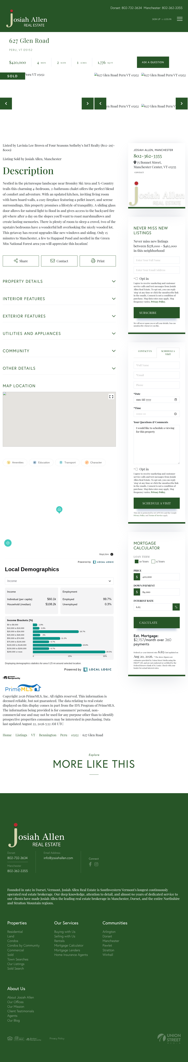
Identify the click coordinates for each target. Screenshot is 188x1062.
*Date (137, 393)
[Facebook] (90, 864)
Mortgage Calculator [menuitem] (68, 945)
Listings (21, 735)
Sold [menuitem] (10, 955)
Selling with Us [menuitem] (64, 936)
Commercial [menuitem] (15, 950)
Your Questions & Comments (151, 422)
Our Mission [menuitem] (15, 1006)
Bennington (47, 735)
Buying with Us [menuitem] (64, 932)
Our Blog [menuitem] (13, 1020)
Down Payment (144, 585)
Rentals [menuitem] (59, 941)
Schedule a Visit (168, 353)
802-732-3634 (132, 8)
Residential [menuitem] (15, 932)
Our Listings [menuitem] (15, 964)
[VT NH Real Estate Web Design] (169, 1039)
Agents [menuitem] (12, 1016)
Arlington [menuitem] (109, 932)
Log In (167, 19)
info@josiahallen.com (58, 858)
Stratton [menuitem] (108, 950)
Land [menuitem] (10, 936)
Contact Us (139, 172)
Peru (63, 735)
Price (138, 570)
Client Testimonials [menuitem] (20, 1011)
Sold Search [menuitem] (15, 968)
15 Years (160, 561)
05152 (75, 735)
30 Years (144, 561)
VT (33, 735)
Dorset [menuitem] (107, 936)
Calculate (148, 622)
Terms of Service (156, 515)
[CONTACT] (153, 62)
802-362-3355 (172, 8)
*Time (137, 408)
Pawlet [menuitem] (107, 945)
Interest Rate (144, 600)
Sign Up (156, 19)
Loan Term (142, 556)
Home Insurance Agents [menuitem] (71, 955)
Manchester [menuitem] (111, 941)
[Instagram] (96, 864)
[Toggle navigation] (179, 19)
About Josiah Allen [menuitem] (20, 997)
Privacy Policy (158, 301)
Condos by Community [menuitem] (23, 945)
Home (7, 735)
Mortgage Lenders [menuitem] (67, 950)
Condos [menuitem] (12, 941)
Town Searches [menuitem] (17, 959)
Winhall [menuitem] (108, 955)
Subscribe (148, 313)
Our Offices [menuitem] (15, 1002)
